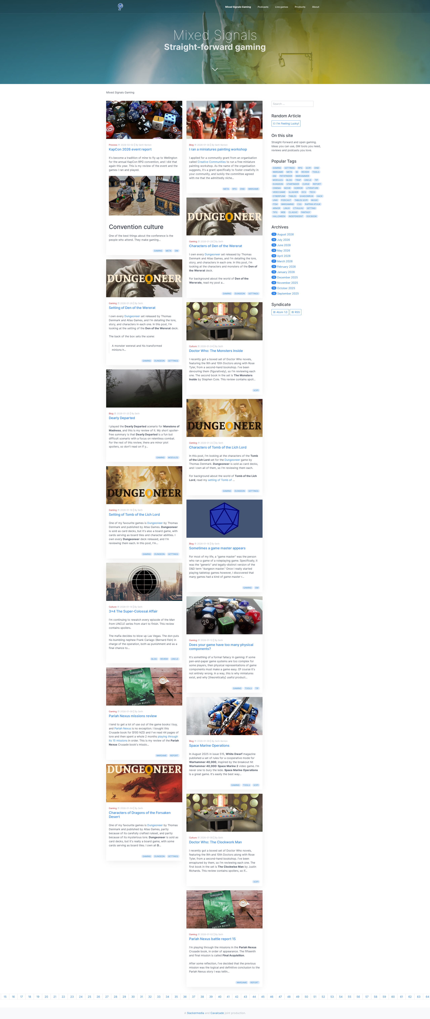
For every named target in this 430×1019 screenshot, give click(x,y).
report (174, 755)
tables (292, 196)
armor (276, 208)
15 (5, 996)
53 (332, 996)
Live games (281, 6)
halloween (279, 216)
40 (219, 996)
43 (245, 996)
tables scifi (301, 200)
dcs (304, 192)
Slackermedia (195, 1013)
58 (375, 996)
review (164, 659)
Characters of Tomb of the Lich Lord (218, 447)
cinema (277, 188)
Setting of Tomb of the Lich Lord (134, 515)
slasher (293, 192)
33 (158, 996)
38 (202, 996)
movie (287, 188)
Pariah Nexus (122, 728)
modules (173, 457)
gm (176, 250)
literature (312, 188)
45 (263, 996)
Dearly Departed (122, 418)
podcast (286, 200)
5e (297, 172)
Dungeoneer (132, 316)
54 (340, 996)
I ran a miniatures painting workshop (218, 149)
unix (275, 200)
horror (298, 188)
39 (211, 996)
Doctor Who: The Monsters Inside (216, 351)
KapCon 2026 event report (130, 149)
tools (248, 688)
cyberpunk (279, 196)
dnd (242, 189)
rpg (234, 189)
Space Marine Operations (209, 746)
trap (298, 180)
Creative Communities (212, 161)
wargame (161, 755)
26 (98, 996)
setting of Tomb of (220, 480)
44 (254, 996)
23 (72, 996)
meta (168, 250)
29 (124, 996)
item (275, 204)
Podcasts (263, 6)
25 (89, 996)
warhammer (302, 176)
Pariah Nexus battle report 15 (212, 939)
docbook (312, 216)
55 (349, 996)
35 (176, 996)
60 (393, 996)
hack (319, 196)
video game (279, 192)
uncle (174, 659)
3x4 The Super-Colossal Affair (133, 611)
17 (21, 996)
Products (300, 6)
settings (173, 360)
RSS (297, 312)
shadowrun (306, 196)
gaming (158, 250)
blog (154, 659)
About (315, 6)
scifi (256, 390)
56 (358, 996)
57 (367, 996)
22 (63, 996)
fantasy (305, 212)
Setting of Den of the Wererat (132, 308)
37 (193, 996)
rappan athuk (312, 204)
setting (311, 208)
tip (257, 688)
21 (54, 996)
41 (228, 996)
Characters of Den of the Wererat (215, 246)
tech (312, 192)
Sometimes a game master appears (217, 548)
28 (115, 996)
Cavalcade (217, 1013)
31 (141, 996)
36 (185, 996)
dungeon (159, 360)
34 (167, 996)
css (299, 204)
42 (236, 996)
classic (293, 212)
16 (13, 996)
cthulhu (298, 208)
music (314, 200)
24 (80, 996)
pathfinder (286, 176)
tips (275, 212)
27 (107, 996)
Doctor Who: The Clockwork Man (215, 842)
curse (306, 184)
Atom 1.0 (281, 312)
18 (29, 996)
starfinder (293, 184)
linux (287, 208)
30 (133, 996)
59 (384, 996)
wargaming (287, 204)
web (283, 212)
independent (296, 216)
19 (37, 996)
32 (150, 996)
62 (410, 996)
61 (401, 996)
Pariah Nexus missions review (133, 716)
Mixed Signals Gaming (238, 6)
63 (418, 996)
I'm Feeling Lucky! (287, 123)
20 (46, 996)
